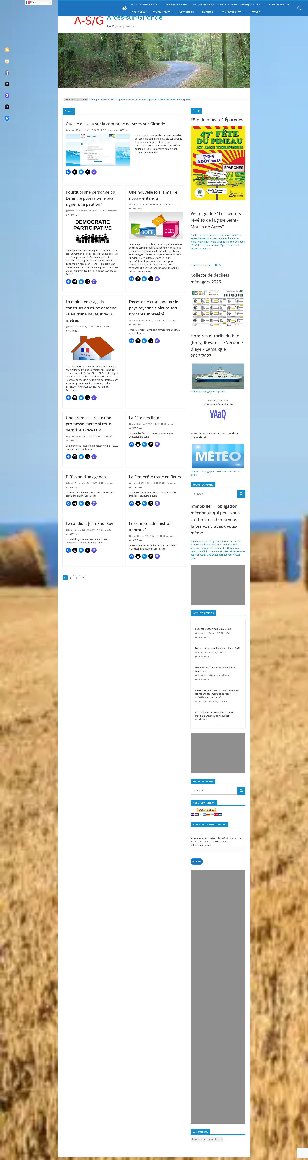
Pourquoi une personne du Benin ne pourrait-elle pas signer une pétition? (90, 198)
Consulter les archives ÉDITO (206, 265)
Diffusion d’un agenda (86, 476)
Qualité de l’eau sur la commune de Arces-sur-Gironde (115, 123)
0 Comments (109, 130)
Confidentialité (231, 12)
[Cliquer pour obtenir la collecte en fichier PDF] (218, 290)
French (34, 2)
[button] (159, 4)
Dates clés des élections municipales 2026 (217, 628)
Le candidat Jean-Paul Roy (89, 523)
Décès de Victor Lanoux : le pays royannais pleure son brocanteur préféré (153, 308)
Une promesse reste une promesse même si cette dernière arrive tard (88, 424)
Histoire (255, 12)
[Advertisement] (217, 585)
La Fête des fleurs (145, 417)
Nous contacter (279, 4)
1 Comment (109, 483)
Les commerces (161, 12)
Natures (207, 12)
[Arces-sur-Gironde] (154, 35)
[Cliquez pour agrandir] (218, 127)
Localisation (139, 12)
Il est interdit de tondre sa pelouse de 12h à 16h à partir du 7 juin (217, 716)
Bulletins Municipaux (144, 4)
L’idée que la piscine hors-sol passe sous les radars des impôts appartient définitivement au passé (217, 674)
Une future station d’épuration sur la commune (215, 650)
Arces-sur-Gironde (135, 17)
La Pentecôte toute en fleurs (155, 476)
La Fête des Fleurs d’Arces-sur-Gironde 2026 (112, 99)
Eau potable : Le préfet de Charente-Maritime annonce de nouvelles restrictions (214, 696)
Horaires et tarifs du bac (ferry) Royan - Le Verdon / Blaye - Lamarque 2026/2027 (215, 4)
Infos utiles (186, 12)
